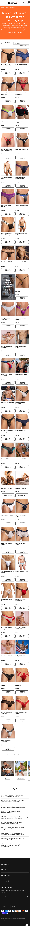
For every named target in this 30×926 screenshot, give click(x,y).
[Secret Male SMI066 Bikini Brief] (22, 618)
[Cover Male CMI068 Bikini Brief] (8, 84)
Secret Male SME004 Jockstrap (21, 684)
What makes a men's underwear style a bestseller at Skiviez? (12, 795)
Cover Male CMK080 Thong (6, 544)
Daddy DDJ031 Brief (20, 430)
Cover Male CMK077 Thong (6, 684)
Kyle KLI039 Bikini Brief (7, 121)
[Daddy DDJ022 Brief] (22, 55)
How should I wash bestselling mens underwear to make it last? (12, 833)
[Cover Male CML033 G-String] (22, 506)
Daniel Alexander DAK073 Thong (20, 178)
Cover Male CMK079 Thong (6, 628)
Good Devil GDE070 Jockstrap (20, 262)
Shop (3, 870)
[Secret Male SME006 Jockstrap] (22, 703)
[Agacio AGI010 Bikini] (8, 506)
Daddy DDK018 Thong (21, 149)
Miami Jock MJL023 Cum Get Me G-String (7, 150)
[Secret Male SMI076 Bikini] (8, 168)
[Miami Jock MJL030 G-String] (22, 337)
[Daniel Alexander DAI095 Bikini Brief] (8, 55)
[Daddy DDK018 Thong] (22, 140)
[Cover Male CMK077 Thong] (8, 675)
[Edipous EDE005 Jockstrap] (8, 731)
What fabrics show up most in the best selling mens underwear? (12, 817)
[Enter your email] (27, 897)
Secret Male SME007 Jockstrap (21, 234)
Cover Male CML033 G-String (21, 516)
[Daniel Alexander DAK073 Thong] (22, 168)
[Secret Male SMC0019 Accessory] (8, 421)
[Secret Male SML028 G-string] (8, 590)
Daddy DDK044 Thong (7, 402)
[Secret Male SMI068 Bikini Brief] (8, 647)
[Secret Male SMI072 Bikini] (8, 252)
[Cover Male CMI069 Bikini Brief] (22, 590)
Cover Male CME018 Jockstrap (20, 459)
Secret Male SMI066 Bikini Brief (20, 628)
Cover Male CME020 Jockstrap (20, 319)
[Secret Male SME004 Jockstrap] (22, 675)
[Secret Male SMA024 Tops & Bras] (8, 337)
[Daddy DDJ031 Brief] (22, 421)
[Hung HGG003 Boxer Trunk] (22, 112)
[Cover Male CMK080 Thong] (8, 534)
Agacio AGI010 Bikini (7, 515)
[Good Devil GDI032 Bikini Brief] (22, 84)
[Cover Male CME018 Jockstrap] (22, 450)
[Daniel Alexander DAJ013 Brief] (8, 196)
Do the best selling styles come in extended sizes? (12, 839)
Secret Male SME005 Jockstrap (6, 713)
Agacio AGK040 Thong (21, 571)
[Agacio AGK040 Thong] (22, 562)
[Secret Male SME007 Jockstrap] (22, 224)
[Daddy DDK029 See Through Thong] (8, 224)
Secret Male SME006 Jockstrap (21, 713)
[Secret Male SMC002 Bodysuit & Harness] (8, 478)
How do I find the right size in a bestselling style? (12, 812)
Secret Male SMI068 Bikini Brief (6, 656)
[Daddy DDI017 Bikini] (22, 365)
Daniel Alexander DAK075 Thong (20, 403)
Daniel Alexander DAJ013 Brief (6, 206)
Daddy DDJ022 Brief (21, 64)
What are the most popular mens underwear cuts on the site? (12, 801)
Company (5, 875)
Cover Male (21, 778)
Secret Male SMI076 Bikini (6, 178)
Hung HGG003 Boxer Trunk (21, 121)
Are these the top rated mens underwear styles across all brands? (13, 806)
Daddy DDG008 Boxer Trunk (21, 656)
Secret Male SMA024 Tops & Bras (6, 347)
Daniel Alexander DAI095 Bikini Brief (6, 65)
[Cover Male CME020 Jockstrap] (22, 309)
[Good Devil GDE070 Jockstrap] (22, 252)
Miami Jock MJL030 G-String (21, 347)
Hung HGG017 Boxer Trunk (21, 544)
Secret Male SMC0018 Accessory (21, 290)
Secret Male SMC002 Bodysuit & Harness (6, 487)
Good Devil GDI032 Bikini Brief (20, 93)
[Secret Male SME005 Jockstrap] (8, 703)
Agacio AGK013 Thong (21, 205)
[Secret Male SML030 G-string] (8, 562)
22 (19, 755)
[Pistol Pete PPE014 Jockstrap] (8, 365)
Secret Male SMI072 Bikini (6, 262)
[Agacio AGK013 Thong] (22, 196)
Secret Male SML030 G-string (7, 572)
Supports (5, 864)
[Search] (25, 3)
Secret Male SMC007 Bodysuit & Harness (21, 487)
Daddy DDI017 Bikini (21, 374)
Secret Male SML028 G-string (7, 600)
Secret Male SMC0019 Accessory (7, 431)
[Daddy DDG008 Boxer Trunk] (22, 647)
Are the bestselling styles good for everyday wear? (12, 828)
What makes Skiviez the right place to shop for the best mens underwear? (13, 845)
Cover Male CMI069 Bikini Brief (20, 600)
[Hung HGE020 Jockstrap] (8, 450)
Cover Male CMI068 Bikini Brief (6, 93)
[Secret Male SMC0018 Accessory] (22, 281)
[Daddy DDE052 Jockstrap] (8, 309)
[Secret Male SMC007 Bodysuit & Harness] (22, 478)
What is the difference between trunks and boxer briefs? (12, 822)
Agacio (7, 778)
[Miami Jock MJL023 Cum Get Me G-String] (8, 140)
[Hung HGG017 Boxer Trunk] (22, 534)
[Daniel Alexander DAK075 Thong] (22, 393)
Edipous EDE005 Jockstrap (5, 741)
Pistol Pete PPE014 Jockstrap (6, 375)
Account (5, 881)
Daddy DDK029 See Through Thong (6, 234)
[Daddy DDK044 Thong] (8, 393)
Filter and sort (6, 43)
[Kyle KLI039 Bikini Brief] (8, 112)
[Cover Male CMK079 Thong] (8, 618)
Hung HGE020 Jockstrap (5, 459)
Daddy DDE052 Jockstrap (5, 319)
